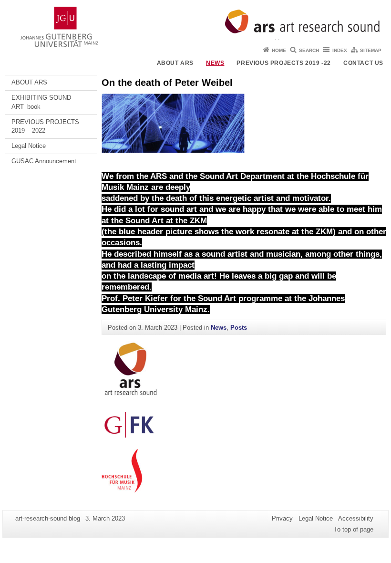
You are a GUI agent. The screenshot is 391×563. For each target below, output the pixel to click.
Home (279, 50)
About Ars (175, 63)
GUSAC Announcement (43, 161)
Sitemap (370, 50)
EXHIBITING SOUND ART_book (41, 102)
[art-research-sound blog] (195, 21)
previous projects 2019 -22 (284, 63)
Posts (238, 327)
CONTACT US (363, 63)
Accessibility (355, 518)
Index (339, 50)
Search (309, 50)
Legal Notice (28, 145)
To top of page (353, 529)
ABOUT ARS (29, 82)
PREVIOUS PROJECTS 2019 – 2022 (45, 126)
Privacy (282, 518)
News (215, 63)
